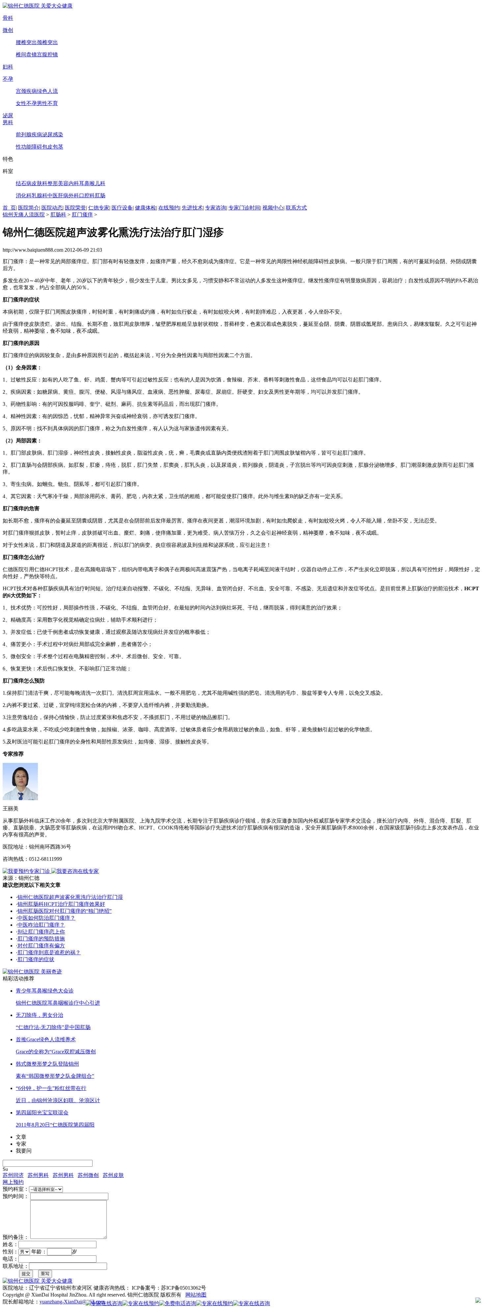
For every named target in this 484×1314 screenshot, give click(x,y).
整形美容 (57, 183)
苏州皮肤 (113, 1175)
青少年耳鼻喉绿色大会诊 (45, 990)
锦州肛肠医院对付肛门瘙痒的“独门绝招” (64, 911)
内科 (73, 183)
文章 (21, 1137)
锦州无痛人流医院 (24, 214)
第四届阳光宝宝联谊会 (42, 1112)
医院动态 (52, 207)
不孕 (8, 79)
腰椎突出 (26, 42)
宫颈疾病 (26, 91)
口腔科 (87, 195)
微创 (8, 30)
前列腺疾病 (29, 134)
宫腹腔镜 (47, 54)
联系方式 (296, 207)
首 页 (9, 207)
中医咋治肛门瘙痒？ (41, 925)
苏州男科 (38, 1175)
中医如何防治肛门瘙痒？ (46, 918)
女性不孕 (26, 103)
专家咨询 (215, 207)
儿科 (100, 183)
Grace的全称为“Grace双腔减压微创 (56, 1051)
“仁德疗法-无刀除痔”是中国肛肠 (53, 1027)
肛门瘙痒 (82, 214)
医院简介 (28, 207)
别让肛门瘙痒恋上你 (41, 932)
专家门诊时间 (244, 207)
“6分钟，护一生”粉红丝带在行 (51, 1088)
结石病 (24, 183)
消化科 (24, 195)
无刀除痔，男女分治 (39, 1015)
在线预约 (168, 207)
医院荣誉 (75, 207)
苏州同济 (13, 1175)
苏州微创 (88, 1175)
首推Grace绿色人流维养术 (46, 1039)
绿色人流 (47, 91)
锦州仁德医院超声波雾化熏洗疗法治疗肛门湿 (70, 897)
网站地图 (195, 1295)
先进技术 (192, 207)
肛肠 (100, 195)
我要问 (24, 1151)
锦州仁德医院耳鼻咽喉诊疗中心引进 (58, 1003)
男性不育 (47, 103)
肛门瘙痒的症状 (35, 959)
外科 (73, 195)
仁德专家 (98, 207)
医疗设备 (122, 207)
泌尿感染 (52, 134)
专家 (21, 1144)
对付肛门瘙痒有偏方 (41, 945)
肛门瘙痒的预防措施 (41, 938)
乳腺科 (39, 195)
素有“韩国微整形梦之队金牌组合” (55, 1076)
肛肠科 (58, 214)
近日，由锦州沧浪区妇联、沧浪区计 (58, 1100)
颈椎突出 (47, 42)
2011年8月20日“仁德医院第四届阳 (55, 1125)
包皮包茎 (52, 147)
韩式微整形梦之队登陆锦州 (47, 1064)
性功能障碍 (29, 147)
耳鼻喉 (87, 183)
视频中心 (272, 207)
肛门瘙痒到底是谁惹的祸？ (49, 952)
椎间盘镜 (26, 54)
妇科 (8, 67)
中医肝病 (57, 195)
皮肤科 (39, 183)
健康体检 (145, 207)
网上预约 (13, 1182)
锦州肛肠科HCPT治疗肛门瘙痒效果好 (61, 904)
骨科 (8, 18)
